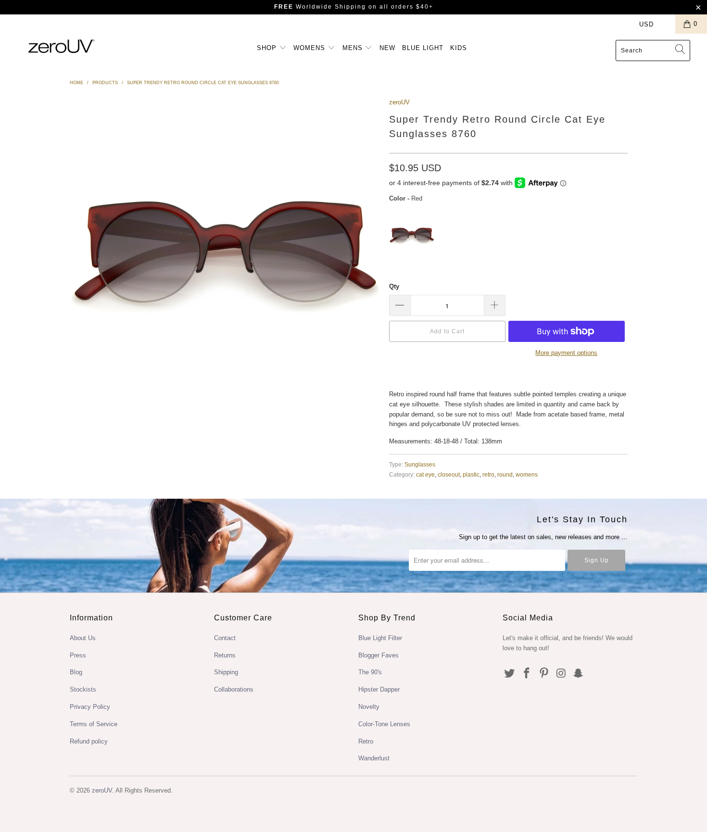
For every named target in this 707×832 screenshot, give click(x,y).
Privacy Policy (90, 706)
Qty (394, 286)
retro (488, 474)
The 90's (370, 672)
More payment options (566, 352)
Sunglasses (419, 464)
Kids (458, 47)
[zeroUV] (61, 46)
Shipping (226, 672)
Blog (76, 672)
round (505, 474)
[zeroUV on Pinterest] (544, 674)
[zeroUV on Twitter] (510, 674)
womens (527, 474)
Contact (225, 638)
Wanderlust (374, 758)
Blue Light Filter (380, 638)
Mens (353, 47)
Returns (225, 655)
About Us (83, 638)
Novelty (368, 706)
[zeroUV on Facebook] (527, 674)
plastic (471, 474)
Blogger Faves (378, 655)
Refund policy (89, 741)
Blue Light (422, 47)
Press (78, 655)
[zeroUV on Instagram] (561, 674)
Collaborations (233, 689)
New (387, 47)
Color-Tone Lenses (384, 724)
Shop (268, 47)
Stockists (83, 689)
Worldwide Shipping (320, 6)
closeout (449, 474)
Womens (310, 47)
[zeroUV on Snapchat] (578, 674)
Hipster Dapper (379, 689)
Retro (365, 741)
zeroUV (399, 102)
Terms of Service (93, 724)
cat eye (425, 474)
